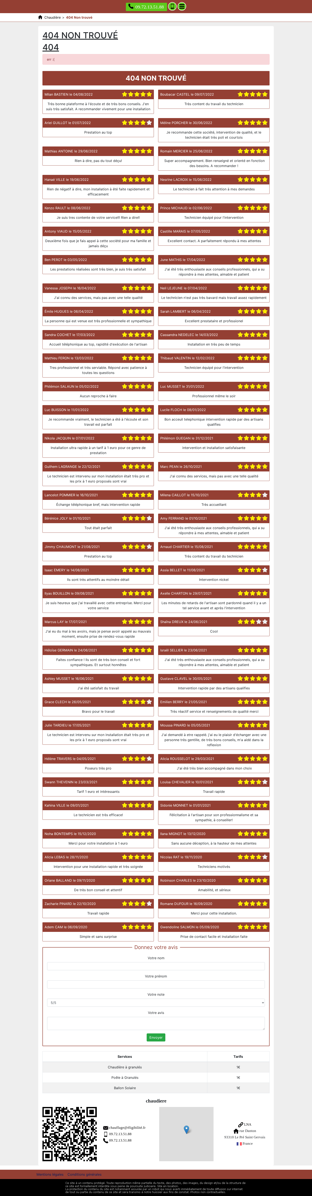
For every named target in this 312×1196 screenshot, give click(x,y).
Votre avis (156, 1013)
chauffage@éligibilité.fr (127, 1128)
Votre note (156, 994)
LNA (247, 1124)
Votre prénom (156, 976)
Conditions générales (84, 1174)
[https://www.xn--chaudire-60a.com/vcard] (69, 1134)
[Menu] (182, 6)
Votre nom (156, 958)
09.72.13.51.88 (149, 7)
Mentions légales (50, 1174)
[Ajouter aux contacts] (172, 6)
